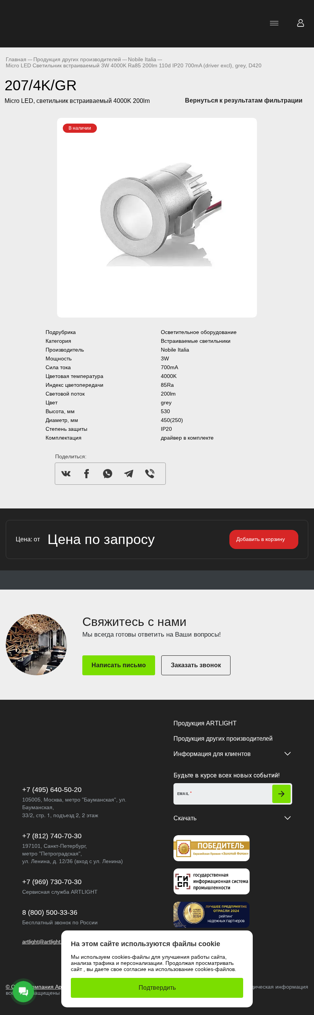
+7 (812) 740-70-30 (52, 836)
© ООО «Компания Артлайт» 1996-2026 (56, 987)
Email (183, 794)
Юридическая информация (273, 987)
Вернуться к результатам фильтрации (244, 100)
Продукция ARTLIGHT (205, 723)
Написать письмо (119, 665)
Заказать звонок (196, 665)
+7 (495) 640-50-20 (52, 789)
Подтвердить (157, 987)
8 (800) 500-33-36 (49, 912)
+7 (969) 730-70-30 (52, 882)
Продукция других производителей (223, 738)
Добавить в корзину (260, 539)
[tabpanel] (157, 218)
